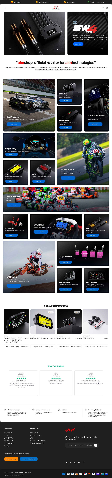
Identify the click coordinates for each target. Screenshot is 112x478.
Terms (15, 475)
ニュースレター (8, 443)
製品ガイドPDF (8, 440)
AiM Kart (32, 336)
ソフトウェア (8, 435)
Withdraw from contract (37, 443)
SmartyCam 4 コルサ (64, 338)
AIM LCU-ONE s (88, 338)
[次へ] (102, 48)
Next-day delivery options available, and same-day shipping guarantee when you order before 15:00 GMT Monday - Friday (97, 414)
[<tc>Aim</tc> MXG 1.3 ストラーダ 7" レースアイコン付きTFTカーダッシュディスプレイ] (16, 321)
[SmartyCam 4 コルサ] (69, 321)
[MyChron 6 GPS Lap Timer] (42, 321)
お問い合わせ (34, 432)
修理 (31, 438)
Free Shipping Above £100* (97, 2)
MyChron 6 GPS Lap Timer (39, 338)
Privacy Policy (21, 475)
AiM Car (6, 336)
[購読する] (95, 445)
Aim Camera (60, 336)
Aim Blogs (7, 446)
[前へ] (10, 48)
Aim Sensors (86, 336)
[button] (13, 383)
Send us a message (11, 459)
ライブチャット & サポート (38, 440)
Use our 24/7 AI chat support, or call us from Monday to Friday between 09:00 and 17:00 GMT (17, 414)
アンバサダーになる (36, 435)
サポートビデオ (8, 438)
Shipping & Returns (8, 475)
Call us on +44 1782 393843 (69, 412)
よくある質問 (8, 432)
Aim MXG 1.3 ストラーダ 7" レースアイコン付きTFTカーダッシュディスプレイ (13, 340)
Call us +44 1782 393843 (28, 459)
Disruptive (28, 472)
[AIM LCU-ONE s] (95, 321)
